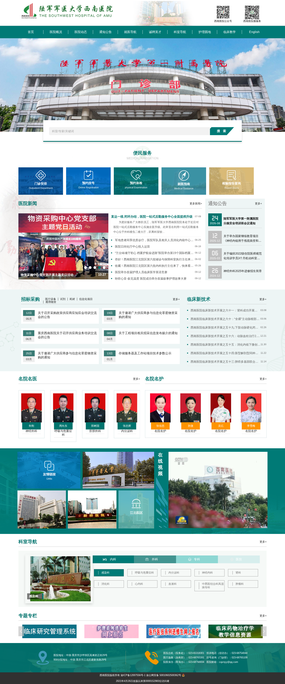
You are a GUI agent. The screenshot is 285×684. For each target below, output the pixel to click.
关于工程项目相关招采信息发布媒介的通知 (148, 333)
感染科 (105, 572)
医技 (239, 559)
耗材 (72, 299)
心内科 (139, 583)
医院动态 (80, 32)
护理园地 (205, 32)
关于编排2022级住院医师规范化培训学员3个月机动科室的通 (243, 256)
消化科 (105, 583)
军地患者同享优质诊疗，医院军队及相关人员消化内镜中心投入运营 (155, 240)
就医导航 (130, 32)
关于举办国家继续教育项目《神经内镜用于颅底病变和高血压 (242, 238)
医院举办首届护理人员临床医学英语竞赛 (141, 272)
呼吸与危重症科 (144, 572)
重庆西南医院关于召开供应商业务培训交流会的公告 (67, 335)
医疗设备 (50, 299)
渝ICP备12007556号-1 (133, 675)
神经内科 (207, 572)
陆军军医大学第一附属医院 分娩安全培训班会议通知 (241, 221)
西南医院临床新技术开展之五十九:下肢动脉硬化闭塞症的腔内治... (225, 327)
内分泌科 (173, 572)
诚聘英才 (155, 32)
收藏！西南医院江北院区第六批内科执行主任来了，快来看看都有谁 (155, 265)
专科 (197, 559)
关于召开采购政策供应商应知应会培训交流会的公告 (67, 315)
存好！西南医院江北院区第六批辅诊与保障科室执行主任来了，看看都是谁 (155, 259)
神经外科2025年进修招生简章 (243, 271)
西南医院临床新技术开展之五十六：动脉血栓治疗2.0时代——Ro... (225, 336)
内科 (113, 559)
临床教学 (229, 32)
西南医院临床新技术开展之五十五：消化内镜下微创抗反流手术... (226, 344)
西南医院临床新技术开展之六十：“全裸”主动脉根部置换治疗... (225, 319)
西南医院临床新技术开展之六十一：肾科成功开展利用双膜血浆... (225, 310)
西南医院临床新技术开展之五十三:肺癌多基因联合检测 (226, 361)
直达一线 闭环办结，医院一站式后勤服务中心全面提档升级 (152, 216)
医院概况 (56, 32)
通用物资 (50, 302)
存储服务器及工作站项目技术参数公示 (145, 353)
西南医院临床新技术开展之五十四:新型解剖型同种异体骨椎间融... (226, 353)
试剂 (63, 299)
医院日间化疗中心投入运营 (132, 246)
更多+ (258, 203)
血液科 (172, 583)
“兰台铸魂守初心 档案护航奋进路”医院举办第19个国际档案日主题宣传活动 (155, 253)
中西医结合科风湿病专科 (213, 585)
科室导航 (180, 32)
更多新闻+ (196, 203)
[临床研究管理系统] (236, 631)
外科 (155, 559)
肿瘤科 (240, 583)
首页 (31, 32)
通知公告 (105, 32)
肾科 (238, 572)
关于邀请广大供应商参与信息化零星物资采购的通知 (148, 315)
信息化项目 (86, 299)
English (254, 32)
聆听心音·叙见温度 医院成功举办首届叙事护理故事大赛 (151, 278)
